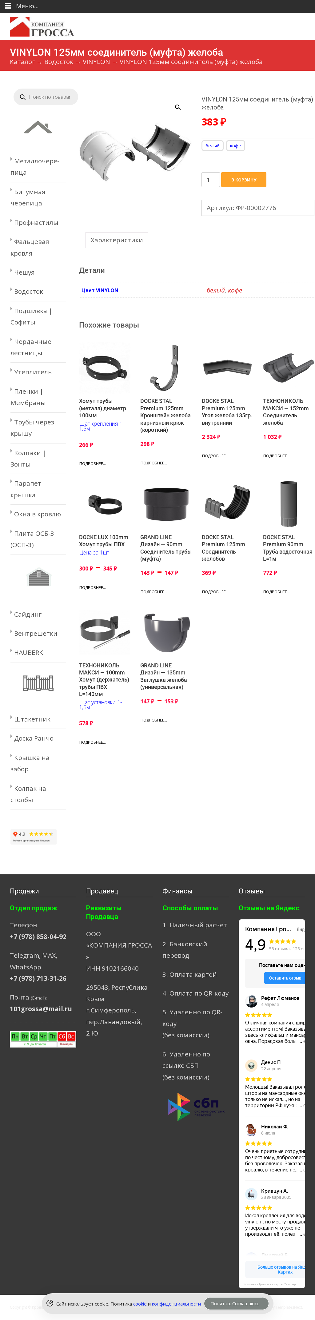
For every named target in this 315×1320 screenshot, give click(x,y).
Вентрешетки (36, 633)
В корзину (243, 180)
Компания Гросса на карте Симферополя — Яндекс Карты (274, 1284)
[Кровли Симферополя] (37, 25)
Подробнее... (92, 463)
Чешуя (24, 272)
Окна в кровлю (37, 514)
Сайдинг (28, 614)
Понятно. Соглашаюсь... (236, 1303)
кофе (235, 290)
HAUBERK (28, 652)
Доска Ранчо (34, 738)
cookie (140, 1304)
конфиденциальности (176, 1304)
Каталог (22, 61)
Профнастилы (36, 222)
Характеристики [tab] (117, 240)
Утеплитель (33, 372)
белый (216, 290)
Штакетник (32, 719)
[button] (181, 104)
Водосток (58, 61)
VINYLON (96, 61)
